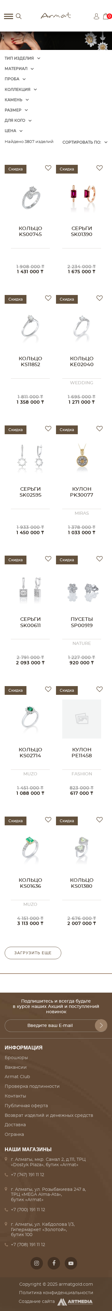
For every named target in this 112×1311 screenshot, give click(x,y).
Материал (16, 69)
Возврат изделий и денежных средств (49, 1115)
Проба (12, 79)
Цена (10, 131)
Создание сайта (37, 1301)
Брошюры (16, 1058)
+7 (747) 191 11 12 (27, 1175)
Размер (13, 110)
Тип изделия (19, 58)
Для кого (15, 120)
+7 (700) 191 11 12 (28, 1210)
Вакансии (16, 1067)
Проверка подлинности (32, 1086)
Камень (13, 100)
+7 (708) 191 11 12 (28, 1245)
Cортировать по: (82, 142)
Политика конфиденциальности (56, 1293)
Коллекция (17, 89)
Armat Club (17, 1077)
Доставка (15, 1125)
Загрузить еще (33, 953)
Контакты (15, 1096)
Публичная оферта (26, 1106)
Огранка (14, 1134)
